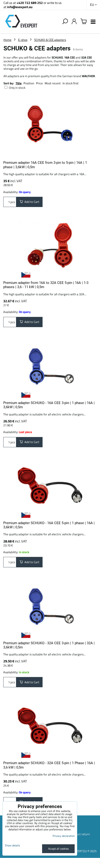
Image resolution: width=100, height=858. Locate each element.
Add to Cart (31, 201)
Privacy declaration (64, 836)
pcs (12, 202)
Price (39, 83)
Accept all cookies (58, 848)
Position (28, 83)
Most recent (53, 83)
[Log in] (74, 21)
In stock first (71, 83)
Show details (12, 845)
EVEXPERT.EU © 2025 (83, 851)
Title (19, 83)
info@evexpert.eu (20, 6)
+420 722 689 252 (30, 2)
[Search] (65, 21)
